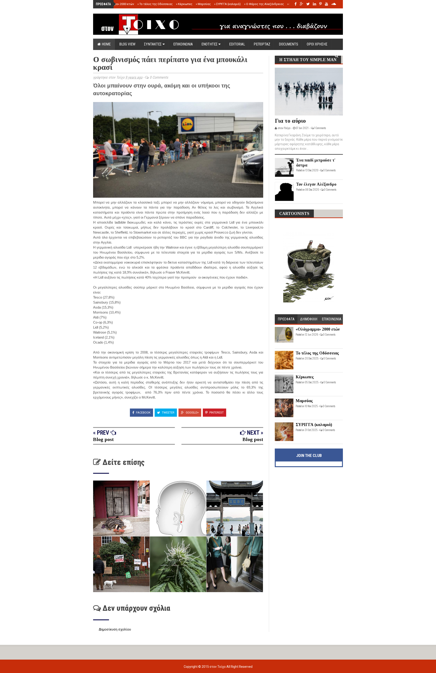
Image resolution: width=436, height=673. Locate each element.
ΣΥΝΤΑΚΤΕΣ (153, 44)
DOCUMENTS (288, 44)
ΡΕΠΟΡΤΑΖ (262, 44)
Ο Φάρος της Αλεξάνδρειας (264, 4)
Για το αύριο (290, 121)
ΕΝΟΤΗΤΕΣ (209, 44)
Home (106, 44)
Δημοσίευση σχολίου (115, 629)
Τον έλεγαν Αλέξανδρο (316, 184)
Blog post (103, 439)
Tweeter (167, 412)
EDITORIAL (237, 44)
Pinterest (216, 412)
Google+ (192, 412)
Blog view (127, 44)
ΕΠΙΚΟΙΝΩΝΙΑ (183, 44)
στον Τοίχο (218, 666)
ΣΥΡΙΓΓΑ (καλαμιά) (227, 4)
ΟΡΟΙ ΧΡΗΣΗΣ (317, 44)
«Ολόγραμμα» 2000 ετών (116, 4)
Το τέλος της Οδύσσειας (155, 4)
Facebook (143, 412)
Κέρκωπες (184, 4)
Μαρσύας (203, 4)
